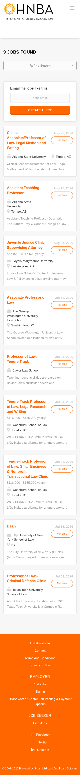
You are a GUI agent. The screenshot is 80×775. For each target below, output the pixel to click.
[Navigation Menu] (72, 7)
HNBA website (40, 643)
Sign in (40, 691)
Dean (11, 526)
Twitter (43, 742)
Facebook (43, 734)
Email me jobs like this (29, 88)
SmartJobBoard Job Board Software (56, 768)
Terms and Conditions (40, 658)
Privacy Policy (40, 665)
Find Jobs (40, 723)
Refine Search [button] (40, 65)
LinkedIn (43, 749)
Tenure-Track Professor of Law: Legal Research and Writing (27, 407)
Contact (40, 650)
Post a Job (40, 684)
